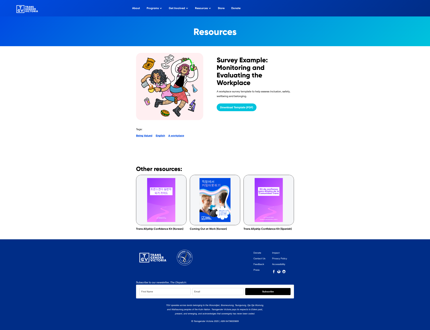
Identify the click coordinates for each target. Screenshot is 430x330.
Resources (201, 8)
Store (221, 8)
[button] (154, 8)
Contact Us (259, 258)
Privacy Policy (279, 258)
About (136, 8)
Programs (153, 8)
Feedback (258, 264)
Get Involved (177, 8)
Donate (236, 8)
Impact (276, 252)
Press (256, 270)
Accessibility (278, 264)
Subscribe (268, 291)
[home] (23, 8)
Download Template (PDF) (236, 107)
